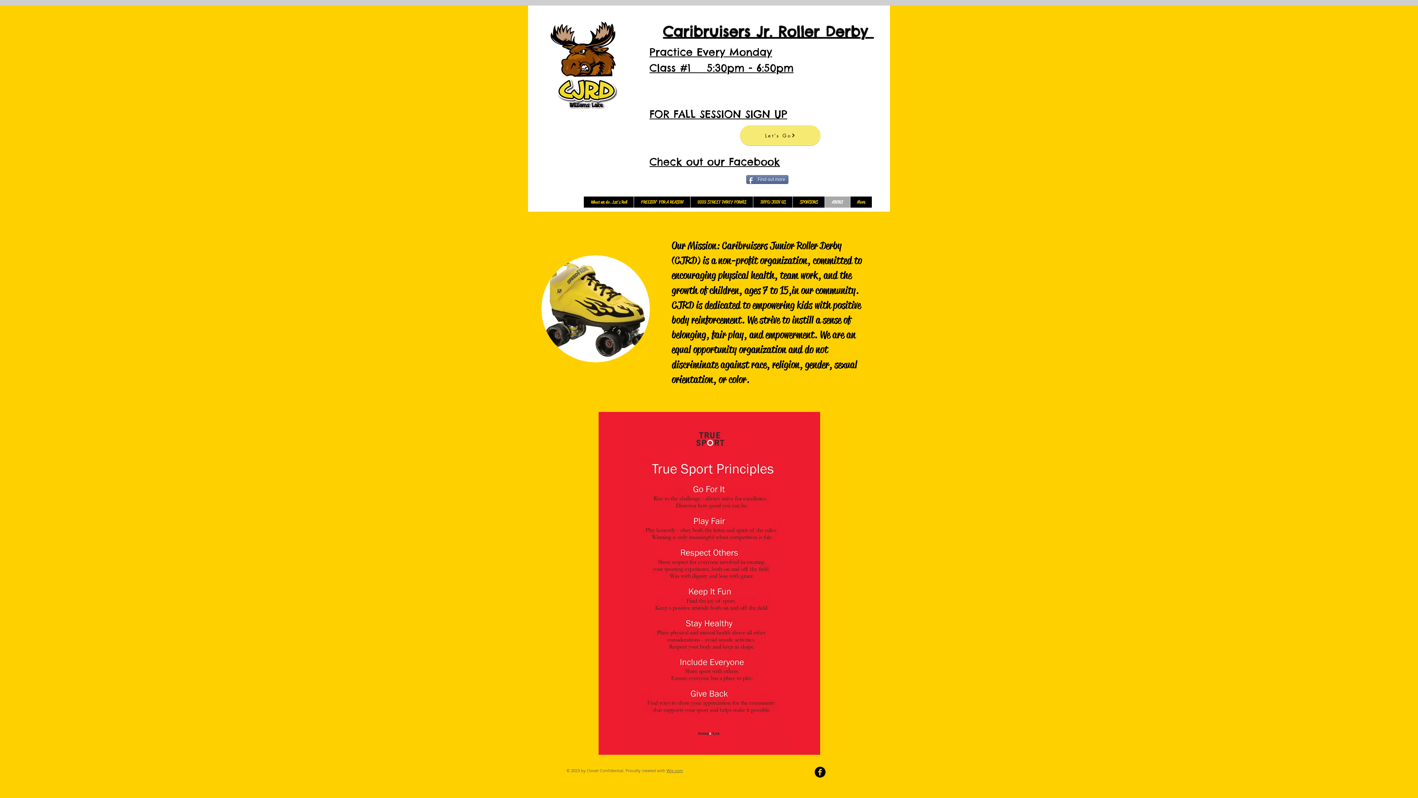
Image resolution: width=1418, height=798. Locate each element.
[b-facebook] (820, 772)
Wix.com (675, 770)
